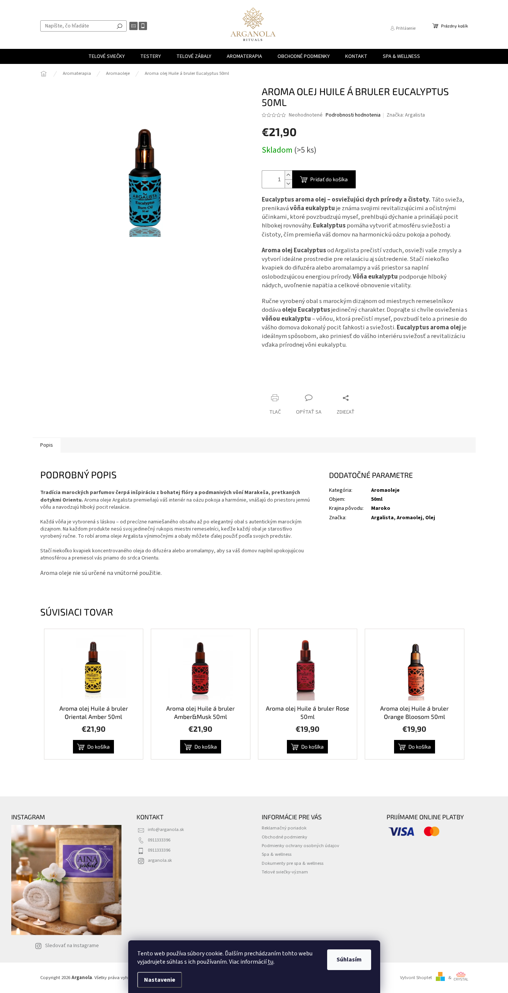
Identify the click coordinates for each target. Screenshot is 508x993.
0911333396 (159, 840)
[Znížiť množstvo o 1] (288, 183)
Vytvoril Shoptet (416, 977)
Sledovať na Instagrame (72, 945)
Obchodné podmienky (284, 837)
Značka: (406, 115)
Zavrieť (312, 383)
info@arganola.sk (166, 829)
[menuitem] (106, 56)
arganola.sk (160, 860)
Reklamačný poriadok (284, 828)
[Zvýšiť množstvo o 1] (288, 175)
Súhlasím (349, 959)
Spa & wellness (276, 854)
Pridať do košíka (329, 179)
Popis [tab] (46, 445)
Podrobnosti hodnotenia (353, 115)
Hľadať (119, 26)
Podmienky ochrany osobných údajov (300, 845)
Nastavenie (159, 980)
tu (270, 962)
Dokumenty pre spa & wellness (292, 863)
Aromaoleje (385, 490)
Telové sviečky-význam (285, 872)
